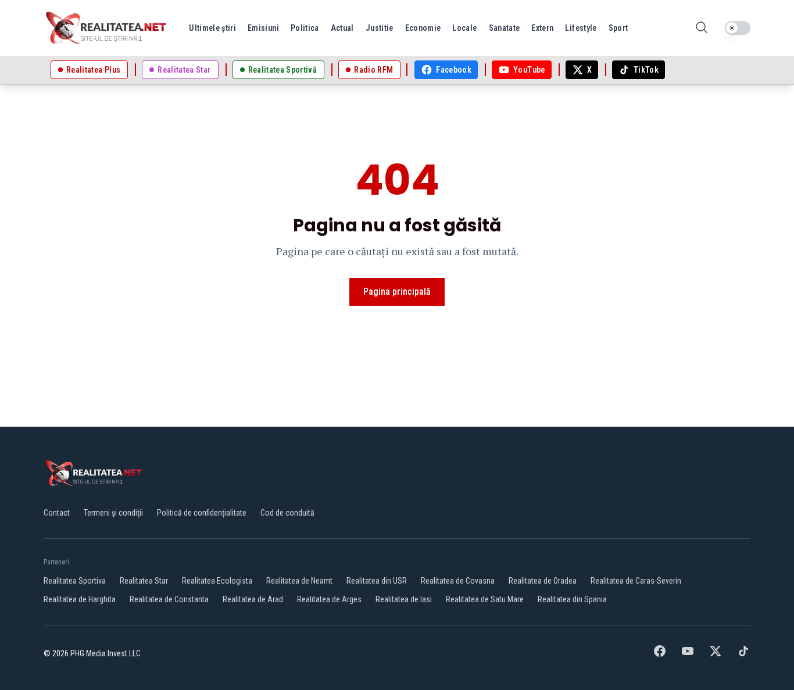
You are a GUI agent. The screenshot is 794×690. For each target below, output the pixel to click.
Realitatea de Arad (253, 599)
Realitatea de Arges (329, 599)
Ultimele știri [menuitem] (212, 28)
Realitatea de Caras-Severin (636, 580)
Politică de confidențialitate (201, 512)
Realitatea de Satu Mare (485, 599)
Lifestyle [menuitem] (580, 28)
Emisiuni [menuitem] (263, 28)
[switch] (737, 28)
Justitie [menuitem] (380, 28)
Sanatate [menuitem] (504, 28)
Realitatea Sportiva (75, 580)
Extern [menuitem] (542, 28)
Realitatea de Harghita (80, 599)
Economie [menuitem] (423, 28)
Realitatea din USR (376, 580)
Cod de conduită (287, 512)
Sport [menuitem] (618, 28)
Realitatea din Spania (572, 599)
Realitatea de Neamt (299, 580)
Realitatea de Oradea (543, 580)
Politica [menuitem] (305, 28)
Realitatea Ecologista (217, 580)
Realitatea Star (144, 580)
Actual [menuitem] (342, 28)
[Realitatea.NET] (107, 28)
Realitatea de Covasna (458, 580)
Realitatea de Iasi (403, 599)
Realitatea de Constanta (169, 599)
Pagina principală (397, 291)
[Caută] (701, 28)
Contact (57, 512)
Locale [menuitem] (464, 28)
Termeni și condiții (113, 512)
